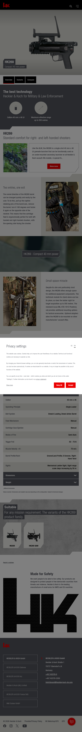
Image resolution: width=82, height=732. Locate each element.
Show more (9, 385)
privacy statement (41, 379)
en (75, 346)
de (71, 346)
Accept (70, 385)
